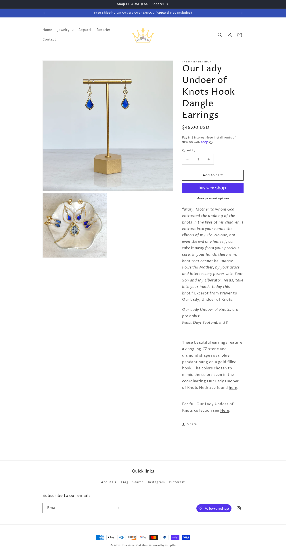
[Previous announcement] (44, 13)
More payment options (212, 198)
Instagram (156, 482)
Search (138, 482)
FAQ (124, 482)
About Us (108, 482)
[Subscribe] (118, 508)
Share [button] (192, 424)
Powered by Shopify (162, 545)
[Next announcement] (242, 13)
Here (224, 410)
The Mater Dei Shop (135, 545)
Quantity (188, 150)
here (233, 387)
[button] (65, 30)
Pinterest (177, 482)
